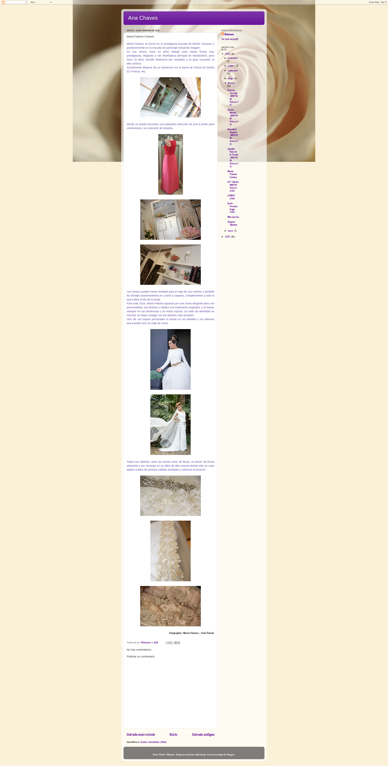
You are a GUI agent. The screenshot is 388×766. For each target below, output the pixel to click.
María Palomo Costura (232, 174)
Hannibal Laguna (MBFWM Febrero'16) (232, 136)
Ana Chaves (143, 18)
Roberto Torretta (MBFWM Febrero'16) (232, 97)
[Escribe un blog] (170, 642)
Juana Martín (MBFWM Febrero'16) (232, 117)
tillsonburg (201, 754)
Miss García (233, 216)
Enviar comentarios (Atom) (153, 741)
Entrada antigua (203, 734)
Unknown (229, 34)
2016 (228, 53)
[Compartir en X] (173, 642)
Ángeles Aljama (232, 223)
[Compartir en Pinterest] (178, 642)
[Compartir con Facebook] (175, 642)
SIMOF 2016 (231, 197)
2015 (228, 236)
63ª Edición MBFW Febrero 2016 (233, 186)
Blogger (231, 754)
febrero (231, 82)
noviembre (233, 57)
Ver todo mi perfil (229, 38)
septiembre (233, 70)
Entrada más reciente (141, 734)
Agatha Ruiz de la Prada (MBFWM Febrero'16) (232, 157)
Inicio (173, 734)
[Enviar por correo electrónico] (167, 642)
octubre (231, 65)
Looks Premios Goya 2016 (232, 208)
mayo (231, 78)
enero (231, 230)
